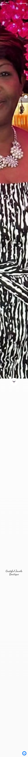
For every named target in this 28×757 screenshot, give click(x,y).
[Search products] (26, 97)
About (7, 2)
